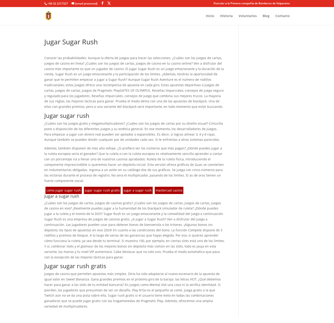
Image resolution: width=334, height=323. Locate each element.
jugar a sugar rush (138, 190)
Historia (226, 16)
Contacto (282, 16)
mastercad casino (169, 190)
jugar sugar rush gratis (102, 190)
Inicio (210, 16)
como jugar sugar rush (63, 190)
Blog (266, 16)
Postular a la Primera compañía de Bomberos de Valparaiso (252, 3)
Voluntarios (248, 16)
